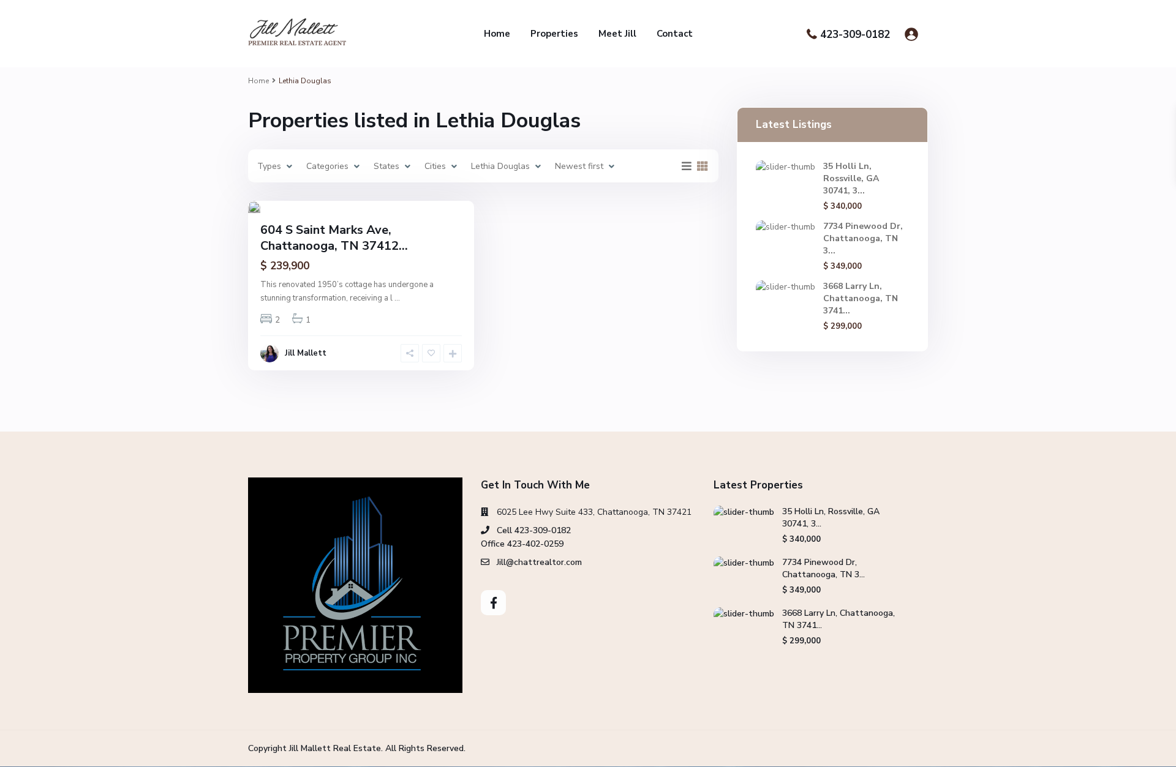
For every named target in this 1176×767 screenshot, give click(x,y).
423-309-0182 (855, 35)
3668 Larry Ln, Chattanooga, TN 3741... (860, 298)
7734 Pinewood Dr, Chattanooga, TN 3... (863, 238)
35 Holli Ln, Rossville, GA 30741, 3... (851, 178)
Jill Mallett (305, 353)
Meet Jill (617, 34)
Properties (554, 34)
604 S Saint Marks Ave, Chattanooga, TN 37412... (334, 238)
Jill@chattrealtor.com (539, 562)
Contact (675, 34)
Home (497, 34)
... (397, 298)
